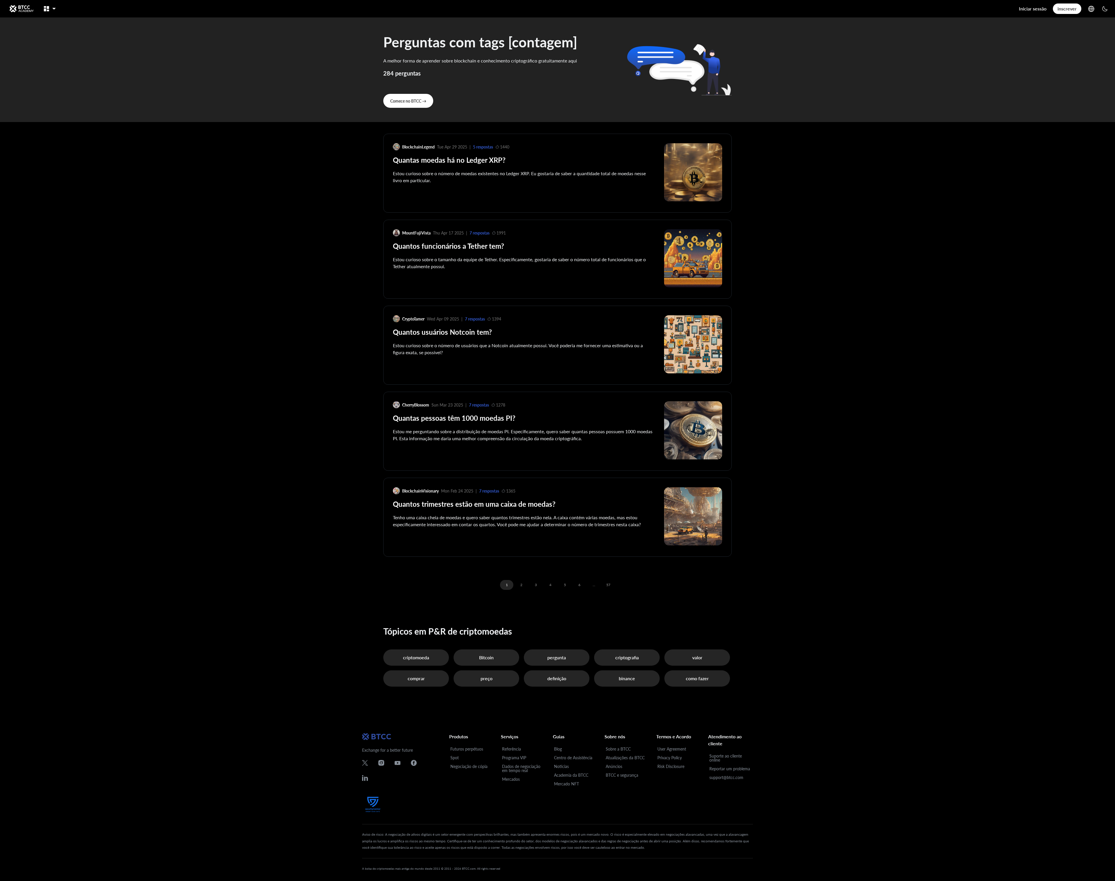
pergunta (556, 657)
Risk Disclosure (670, 766)
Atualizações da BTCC (625, 757)
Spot (454, 757)
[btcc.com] (21, 8)
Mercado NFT (566, 783)
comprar (416, 678)
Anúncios (614, 766)
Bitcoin (486, 657)
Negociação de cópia (469, 766)
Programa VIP (514, 757)
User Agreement (671, 748)
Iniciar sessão (1032, 8)
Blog (558, 748)
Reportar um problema (729, 768)
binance (627, 678)
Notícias (561, 766)
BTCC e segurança (622, 775)
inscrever (1067, 8)
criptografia (627, 657)
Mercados (511, 779)
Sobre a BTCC (618, 748)
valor (697, 657)
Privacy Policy (669, 757)
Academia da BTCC (571, 775)
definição (556, 678)
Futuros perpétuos (466, 748)
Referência (511, 748)
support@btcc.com (726, 777)
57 (608, 585)
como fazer (697, 678)
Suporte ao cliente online (725, 757)
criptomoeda (416, 657)
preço (486, 678)
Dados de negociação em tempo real (521, 768)
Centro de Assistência (573, 757)
